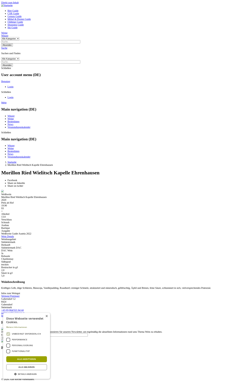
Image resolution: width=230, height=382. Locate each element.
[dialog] (26, 346)
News (10, 124)
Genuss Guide (15, 16)
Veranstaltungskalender (19, 127)
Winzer (4, 35)
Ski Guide (13, 27)
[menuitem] (118, 10)
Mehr (4, 102)
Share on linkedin (16, 183)
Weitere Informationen (16, 327)
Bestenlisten (13, 121)
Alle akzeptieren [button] (26, 359)
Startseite (12, 162)
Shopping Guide (16, 24)
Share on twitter (15, 186)
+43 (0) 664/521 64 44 (12, 310)
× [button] (46, 316)
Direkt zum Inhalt (10, 2)
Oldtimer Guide (15, 22)
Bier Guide (13, 10)
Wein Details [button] (7, 236)
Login (10, 86)
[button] (26, 374)
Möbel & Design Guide (19, 19)
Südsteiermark (8, 242)
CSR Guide (13, 13)
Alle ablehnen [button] (26, 367)
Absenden (7, 45)
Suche (4, 48)
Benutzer (5, 81)
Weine (4, 33)
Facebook (12, 180)
